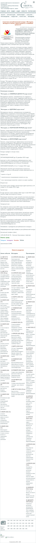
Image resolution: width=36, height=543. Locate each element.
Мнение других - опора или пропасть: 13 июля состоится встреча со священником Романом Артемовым (5, 434)
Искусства (22, 16)
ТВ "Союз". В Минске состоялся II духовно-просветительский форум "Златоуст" (30, 494)
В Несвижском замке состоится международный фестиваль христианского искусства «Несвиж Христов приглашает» (5, 403)
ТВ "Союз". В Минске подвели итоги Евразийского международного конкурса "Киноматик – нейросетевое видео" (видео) (18, 291)
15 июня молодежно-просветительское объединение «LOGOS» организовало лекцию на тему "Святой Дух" (16, 327)
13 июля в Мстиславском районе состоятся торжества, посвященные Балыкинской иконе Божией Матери (5, 418)
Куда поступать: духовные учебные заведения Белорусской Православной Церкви (18, 394)
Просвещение (5, 16)
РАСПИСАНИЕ (32, 11)
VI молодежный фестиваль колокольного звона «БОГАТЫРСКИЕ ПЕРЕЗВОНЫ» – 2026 (5, 363)
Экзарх (3, 14)
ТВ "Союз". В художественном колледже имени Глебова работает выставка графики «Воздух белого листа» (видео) (17, 302)
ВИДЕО (13, 11)
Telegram (3, 240)
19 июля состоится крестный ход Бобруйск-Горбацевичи (5, 389)
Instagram (10, 240)
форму (30, 219)
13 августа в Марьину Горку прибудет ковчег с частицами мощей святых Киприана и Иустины (5, 264)
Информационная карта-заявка (10, 229)
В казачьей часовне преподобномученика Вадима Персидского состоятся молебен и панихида (5, 377)
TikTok (22, 240)
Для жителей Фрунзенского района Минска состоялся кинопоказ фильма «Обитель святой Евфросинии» (17, 365)
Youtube (16, 240)
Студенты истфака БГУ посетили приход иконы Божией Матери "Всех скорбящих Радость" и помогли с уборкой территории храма (16, 279)
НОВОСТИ (24, 11)
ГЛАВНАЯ (3, 11)
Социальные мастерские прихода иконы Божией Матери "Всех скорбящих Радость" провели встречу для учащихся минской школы (30, 510)
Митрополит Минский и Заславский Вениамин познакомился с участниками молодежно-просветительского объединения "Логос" (17, 315)
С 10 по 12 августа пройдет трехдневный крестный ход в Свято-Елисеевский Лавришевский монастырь (5, 332)
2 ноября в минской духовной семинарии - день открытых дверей (18, 385)
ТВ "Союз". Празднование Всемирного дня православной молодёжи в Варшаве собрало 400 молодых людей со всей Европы (17, 352)
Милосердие (21, 14)
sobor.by (28, 235)
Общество (14, 16)
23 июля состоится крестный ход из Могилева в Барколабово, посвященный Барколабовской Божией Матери (5, 348)
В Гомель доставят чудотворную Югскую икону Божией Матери (5, 295)
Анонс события (5, 253)
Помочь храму (5, 237)
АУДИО (18, 11)
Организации (11, 14)
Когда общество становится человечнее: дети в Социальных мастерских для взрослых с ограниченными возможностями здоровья (30, 454)
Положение (4, 226)
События (29, 14)
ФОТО (8, 11)
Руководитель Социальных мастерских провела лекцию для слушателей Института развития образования (30, 294)
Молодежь (31, 16)
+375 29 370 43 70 (6, 235)
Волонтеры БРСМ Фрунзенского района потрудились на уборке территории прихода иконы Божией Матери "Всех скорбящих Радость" (17, 339)
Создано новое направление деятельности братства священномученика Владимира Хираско (17, 375)
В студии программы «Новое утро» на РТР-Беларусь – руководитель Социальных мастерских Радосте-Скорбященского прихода (30, 407)
